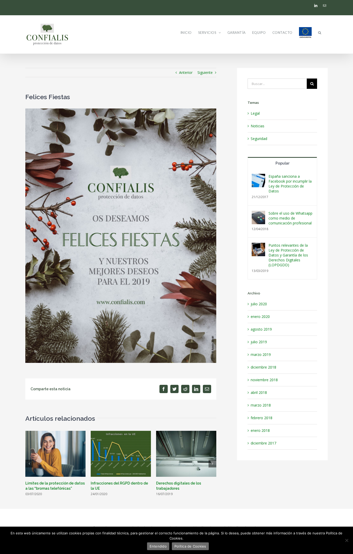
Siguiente (205, 72)
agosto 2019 (261, 329)
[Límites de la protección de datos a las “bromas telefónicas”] (55, 453)
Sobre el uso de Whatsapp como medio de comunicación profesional (290, 218)
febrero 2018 (261, 417)
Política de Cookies (190, 546)
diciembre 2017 (263, 443)
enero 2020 (260, 316)
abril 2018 (259, 392)
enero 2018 (260, 430)
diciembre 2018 (263, 367)
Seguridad (259, 138)
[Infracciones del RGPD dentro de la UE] (121, 453)
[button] (319, 32)
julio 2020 (259, 303)
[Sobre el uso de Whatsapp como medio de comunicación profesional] (258, 214)
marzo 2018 (261, 405)
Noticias (257, 125)
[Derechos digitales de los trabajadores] (186, 453)
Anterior (186, 72)
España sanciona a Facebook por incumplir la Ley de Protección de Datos (290, 183)
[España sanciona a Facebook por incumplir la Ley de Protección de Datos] (258, 177)
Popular (282, 163)
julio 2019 (259, 341)
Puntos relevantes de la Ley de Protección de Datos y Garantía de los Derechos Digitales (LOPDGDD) (288, 255)
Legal (255, 113)
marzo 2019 (261, 354)
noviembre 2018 (264, 379)
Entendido (158, 546)
